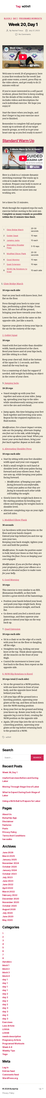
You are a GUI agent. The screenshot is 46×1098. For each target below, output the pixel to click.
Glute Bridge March (15, 230)
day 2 (5, 994)
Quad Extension (14, 264)
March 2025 (8, 856)
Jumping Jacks (13, 240)
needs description (11, 1036)
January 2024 (9, 870)
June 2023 (7, 881)
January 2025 (9, 859)
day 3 (5, 1008)
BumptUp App (9, 818)
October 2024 (9, 866)
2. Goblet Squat (9, 335)
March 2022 (8, 891)
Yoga (5, 1054)
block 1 (5, 965)
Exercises (7, 1022)
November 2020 (10, 902)
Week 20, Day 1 (23, 24)
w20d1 (8, 737)
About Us (7, 814)
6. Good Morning (10, 580)
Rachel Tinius (17, 30)
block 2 (8, 18)
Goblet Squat (12, 235)
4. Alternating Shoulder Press (17, 449)
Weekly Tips (8, 1050)
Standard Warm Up (18, 140)
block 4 (6, 976)
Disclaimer (7, 821)
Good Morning (13, 259)
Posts (5, 828)
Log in (5, 1067)
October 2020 (9, 906)
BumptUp (14, 1089)
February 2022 (9, 895)
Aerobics (7, 962)
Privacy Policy (9, 832)
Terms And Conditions (13, 835)
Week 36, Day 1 (10, 772)
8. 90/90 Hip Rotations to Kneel (17, 674)
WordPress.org (10, 1078)
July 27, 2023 (34, 30)
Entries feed (8, 1071)
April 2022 (7, 888)
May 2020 (7, 920)
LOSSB (5, 1033)
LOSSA (5, 1029)
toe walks (7, 839)
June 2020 (7, 916)
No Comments (25, 34)
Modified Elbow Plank (16, 253)
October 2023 (9, 874)
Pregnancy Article (11, 1040)
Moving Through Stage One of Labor (20, 786)
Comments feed (10, 1074)
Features (6, 825)
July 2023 (7, 877)
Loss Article (8, 1026)
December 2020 (10, 898)
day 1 (15, 18)
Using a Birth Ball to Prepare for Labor (21, 801)
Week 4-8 (7, 1047)
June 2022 (7, 884)
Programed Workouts (30, 18)
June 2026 (7, 852)
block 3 (6, 972)
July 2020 (7, 913)
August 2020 (9, 909)
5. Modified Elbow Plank (14, 520)
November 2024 (10, 863)
